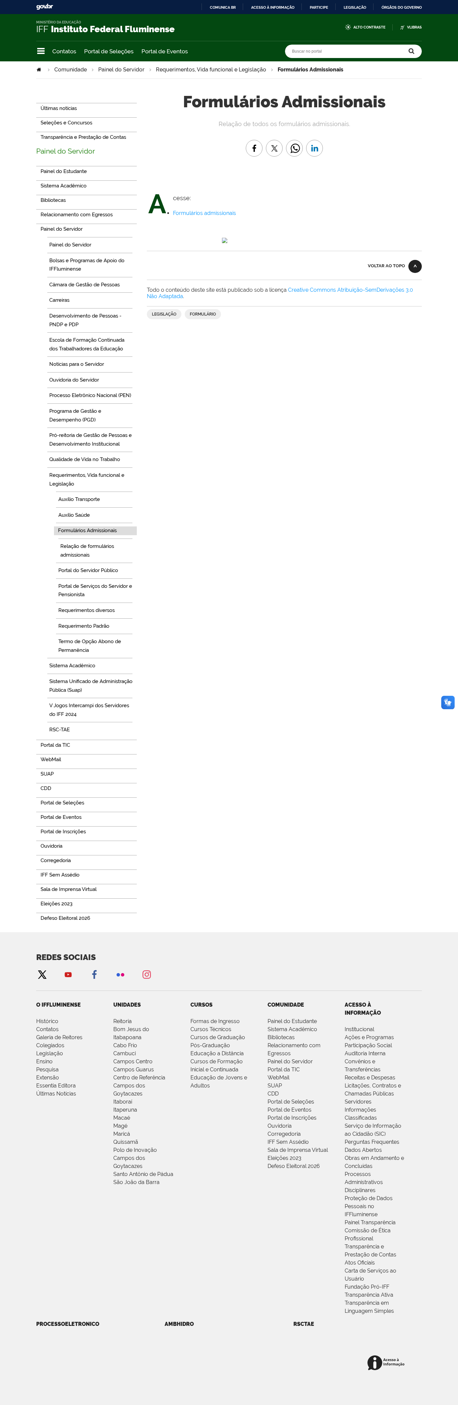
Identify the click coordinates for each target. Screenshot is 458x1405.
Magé (120, 1126)
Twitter (42, 974)
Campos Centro (133, 1061)
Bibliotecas (281, 1037)
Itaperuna (125, 1110)
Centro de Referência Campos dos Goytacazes (139, 1085)
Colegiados (50, 1045)
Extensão (47, 1077)
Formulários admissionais (204, 213)
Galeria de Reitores (59, 1037)
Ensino (44, 1061)
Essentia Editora (56, 1085)
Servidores (358, 1102)
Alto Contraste (369, 27)
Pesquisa (47, 1069)
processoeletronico (67, 1324)
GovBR (44, 7)
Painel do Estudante (292, 1021)
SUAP (275, 1085)
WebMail (278, 1077)
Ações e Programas (369, 1037)
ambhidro (179, 1324)
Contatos (64, 51)
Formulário (203, 314)
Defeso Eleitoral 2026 (294, 1166)
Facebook (94, 974)
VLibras (414, 27)
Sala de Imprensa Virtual (298, 1150)
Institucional (359, 1029)
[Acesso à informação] (387, 1363)
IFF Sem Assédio (288, 1142)
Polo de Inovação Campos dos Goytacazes (135, 1158)
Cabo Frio (125, 1045)
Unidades (127, 1005)
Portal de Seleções (108, 51)
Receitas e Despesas (370, 1077)
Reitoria (122, 1021)
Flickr (120, 974)
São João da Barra (136, 1182)
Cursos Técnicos (210, 1029)
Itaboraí (122, 1102)
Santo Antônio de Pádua (143, 1174)
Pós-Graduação (210, 1045)
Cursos (201, 1005)
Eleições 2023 (284, 1158)
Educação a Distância (217, 1053)
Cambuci (124, 1053)
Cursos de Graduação (217, 1037)
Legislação (355, 7)
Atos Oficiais (360, 1262)
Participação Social (368, 1045)
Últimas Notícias (56, 1093)
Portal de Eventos (164, 51)
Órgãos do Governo (402, 7)
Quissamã (125, 1142)
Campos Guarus (133, 1069)
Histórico (47, 1021)
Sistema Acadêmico (292, 1029)
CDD (273, 1093)
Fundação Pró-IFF (367, 1287)
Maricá (121, 1134)
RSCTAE (303, 1324)
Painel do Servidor (121, 69)
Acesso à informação (272, 7)
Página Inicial (39, 69)
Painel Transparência (370, 1222)
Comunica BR (223, 7)
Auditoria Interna (365, 1053)
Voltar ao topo (386, 265)
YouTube (68, 974)
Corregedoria (284, 1134)
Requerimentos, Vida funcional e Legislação (211, 69)
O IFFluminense (58, 1005)
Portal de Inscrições (292, 1118)
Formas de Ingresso (215, 1021)
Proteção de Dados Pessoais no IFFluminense (369, 1206)
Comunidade (70, 69)
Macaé (121, 1118)
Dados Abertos (363, 1150)
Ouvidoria (280, 1126)
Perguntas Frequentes (372, 1142)
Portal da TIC (284, 1069)
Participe (319, 7)
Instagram (146, 974)
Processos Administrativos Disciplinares (364, 1182)
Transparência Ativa (369, 1295)
